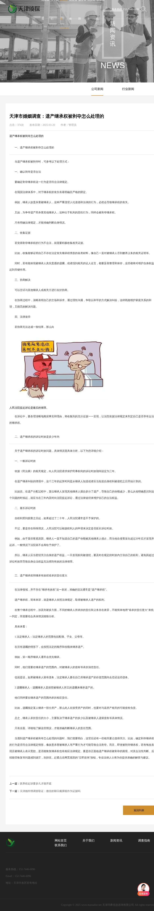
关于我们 (88, 840)
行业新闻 (128, 89)
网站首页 (61, 840)
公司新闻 (97, 89)
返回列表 (139, 810)
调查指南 (144, 840)
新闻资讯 (116, 840)
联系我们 (61, 845)
